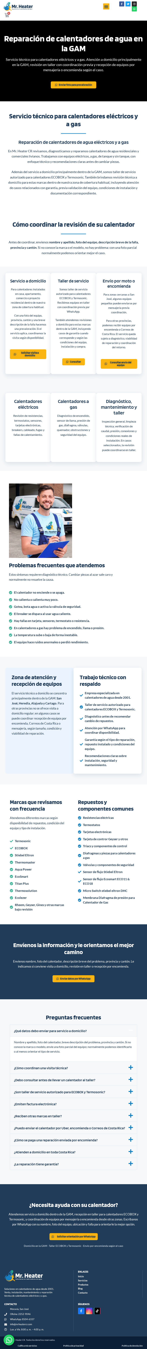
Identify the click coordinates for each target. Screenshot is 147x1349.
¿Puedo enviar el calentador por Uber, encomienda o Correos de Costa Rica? (69, 1128)
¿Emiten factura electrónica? (35, 1104)
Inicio (81, 1276)
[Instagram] (134, 3)
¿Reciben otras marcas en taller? (38, 1116)
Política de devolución (132, 1345)
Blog (80, 1288)
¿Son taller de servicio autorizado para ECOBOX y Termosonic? (59, 1092)
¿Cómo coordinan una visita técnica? (41, 1068)
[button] (106, 6)
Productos (83, 1284)
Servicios (82, 1280)
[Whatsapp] (134, 8)
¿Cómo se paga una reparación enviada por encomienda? (56, 1140)
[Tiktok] (97, 1311)
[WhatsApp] (9, 1340)
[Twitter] (128, 3)
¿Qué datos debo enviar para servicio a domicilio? (50, 1031)
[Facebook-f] (121, 3)
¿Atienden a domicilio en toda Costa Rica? (44, 1152)
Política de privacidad (73, 1345)
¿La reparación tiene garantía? (36, 1164)
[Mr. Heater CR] (36, 1275)
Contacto (82, 1292)
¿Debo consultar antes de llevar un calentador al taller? (54, 1080)
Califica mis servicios (27, 1345)
